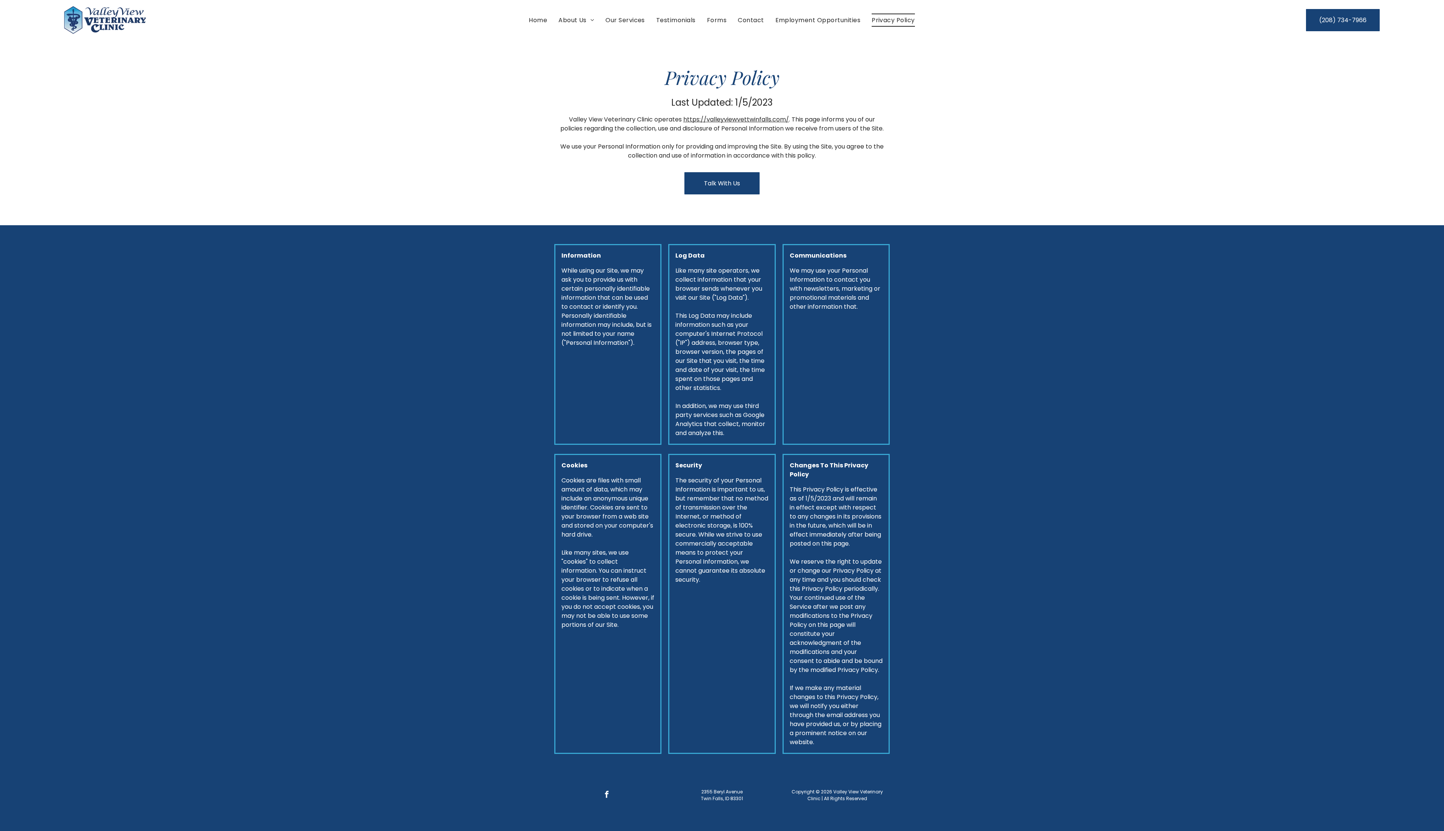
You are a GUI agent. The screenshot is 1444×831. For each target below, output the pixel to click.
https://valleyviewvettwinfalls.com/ (736, 119)
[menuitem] (538, 20)
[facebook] (606, 795)
